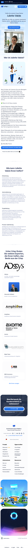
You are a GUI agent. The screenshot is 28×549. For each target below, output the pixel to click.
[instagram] (19, 433)
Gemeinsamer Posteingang (18, 454)
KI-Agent (13, 547)
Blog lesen (17, 463)
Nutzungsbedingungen (19, 467)
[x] (15, 433)
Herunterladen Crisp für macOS (16, 435)
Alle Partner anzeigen (14, 383)
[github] (23, 433)
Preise (18, 547)
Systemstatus (6, 538)
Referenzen (6, 447)
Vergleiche (5, 449)
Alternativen (5, 451)
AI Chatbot (17, 451)
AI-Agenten (17, 449)
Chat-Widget (17, 447)
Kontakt (4, 465)
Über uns (4, 463)
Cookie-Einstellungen (19, 473)
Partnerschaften (6, 471)
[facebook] (13, 433)
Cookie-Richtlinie (18, 471)
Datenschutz (17, 469)
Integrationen (5, 453)
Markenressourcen (7, 469)
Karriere (4, 467)
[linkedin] (21, 433)
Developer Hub (6, 456)
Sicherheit (17, 465)
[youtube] (17, 433)
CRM (16, 457)
